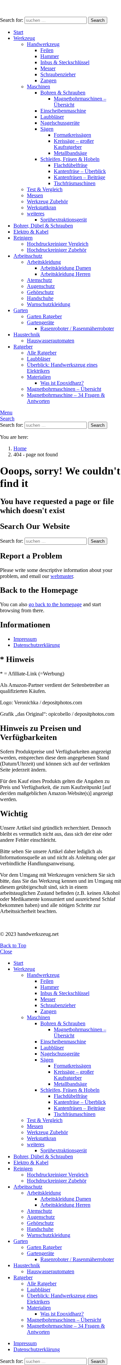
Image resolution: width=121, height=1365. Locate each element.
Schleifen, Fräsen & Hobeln (69, 159)
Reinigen (23, 238)
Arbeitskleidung (44, 262)
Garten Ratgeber (44, 316)
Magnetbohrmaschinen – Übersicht (64, 389)
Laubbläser (52, 117)
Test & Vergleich (45, 189)
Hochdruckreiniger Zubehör (56, 250)
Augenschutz (41, 286)
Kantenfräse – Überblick (80, 171)
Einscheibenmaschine (63, 111)
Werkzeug (24, 38)
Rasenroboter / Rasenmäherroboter (77, 328)
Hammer (49, 56)
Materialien (39, 377)
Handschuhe (40, 298)
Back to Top (13, 945)
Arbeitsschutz (27, 256)
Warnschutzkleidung (48, 304)
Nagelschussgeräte (60, 123)
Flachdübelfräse (70, 165)
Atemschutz (39, 280)
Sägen (46, 129)
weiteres (35, 213)
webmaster (61, 576)
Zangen (48, 80)
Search (98, 20)
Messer (47, 68)
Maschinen (38, 86)
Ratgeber (23, 346)
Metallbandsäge (70, 153)
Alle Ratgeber (41, 353)
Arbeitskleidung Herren (65, 274)
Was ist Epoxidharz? (62, 383)
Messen (35, 195)
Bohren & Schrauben (62, 92)
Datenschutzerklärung (36, 645)
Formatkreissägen (72, 135)
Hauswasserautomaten (50, 340)
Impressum (25, 639)
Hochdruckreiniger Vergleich (57, 244)
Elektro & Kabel (30, 232)
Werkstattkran (41, 207)
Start (18, 32)
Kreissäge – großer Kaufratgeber (74, 144)
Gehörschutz (40, 292)
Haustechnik (26, 334)
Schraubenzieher (58, 74)
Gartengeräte (40, 322)
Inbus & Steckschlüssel (64, 62)
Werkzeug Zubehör (47, 201)
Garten (20, 310)
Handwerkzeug (43, 44)
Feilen (46, 50)
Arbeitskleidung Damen (65, 268)
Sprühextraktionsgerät (63, 219)
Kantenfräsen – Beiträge (79, 177)
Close (6, 951)
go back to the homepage (55, 604)
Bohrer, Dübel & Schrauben (43, 226)
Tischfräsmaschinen (74, 183)
